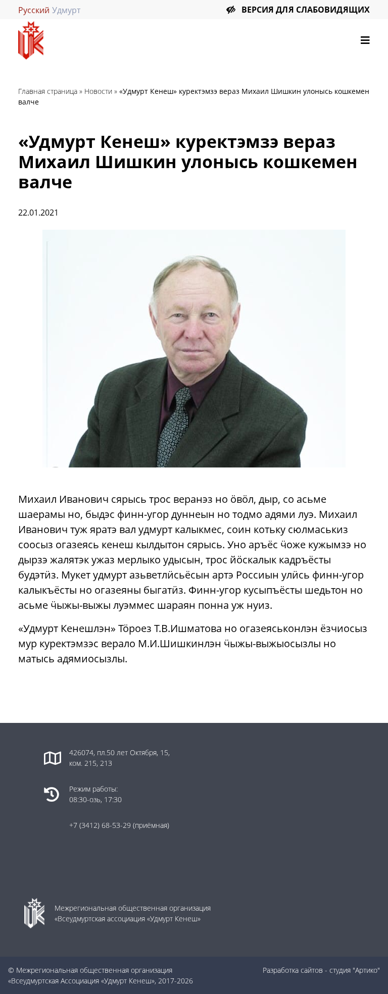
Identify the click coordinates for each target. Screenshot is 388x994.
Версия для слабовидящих (305, 9)
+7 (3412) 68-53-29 (101, 825)
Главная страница (47, 91)
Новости (98, 91)
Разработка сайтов (293, 970)
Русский (34, 10)
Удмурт (66, 10)
